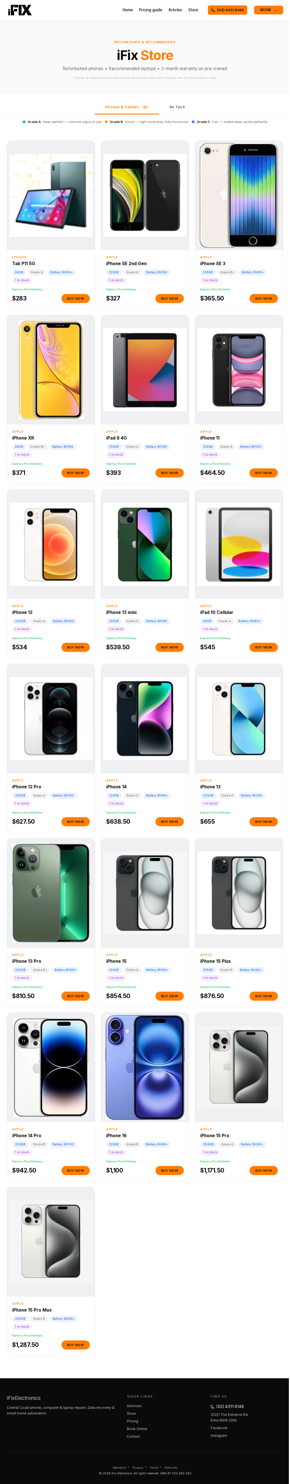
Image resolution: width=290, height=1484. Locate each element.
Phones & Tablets (126, 107)
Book (268, 10)
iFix (23, 1398)
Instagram (219, 1435)
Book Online (137, 1429)
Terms (154, 1468)
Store (193, 10)
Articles (175, 10)
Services (134, 1406)
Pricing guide (150, 10)
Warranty (119, 1468)
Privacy (137, 1468)
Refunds (171, 1468)
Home (128, 10)
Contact (133, 1436)
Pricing (132, 1421)
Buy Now (75, 298)
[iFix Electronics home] (20, 10)
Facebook (219, 1428)
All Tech (177, 107)
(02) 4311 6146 (230, 10)
